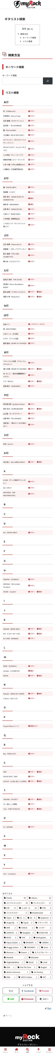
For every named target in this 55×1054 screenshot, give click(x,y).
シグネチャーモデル (37, 324)
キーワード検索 (29, 37)
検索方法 (24, 34)
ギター (32, 111)
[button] (44, 999)
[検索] (48, 81)
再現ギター (34, 726)
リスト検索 (27, 41)
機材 (31, 198)
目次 (24, 28)
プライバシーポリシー (27, 1044)
